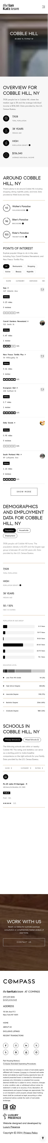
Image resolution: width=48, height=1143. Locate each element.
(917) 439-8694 (9, 997)
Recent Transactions (13, 1036)
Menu (43, 6)
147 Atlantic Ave (10, 291)
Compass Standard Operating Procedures (19, 1064)
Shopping (32, 266)
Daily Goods (8, 423)
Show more (24, 492)
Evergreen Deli (9, 388)
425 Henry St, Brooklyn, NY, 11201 (14, 787)
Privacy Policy (31, 1132)
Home (5, 1023)
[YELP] (5, 1052)
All (7, 266)
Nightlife (31, 272)
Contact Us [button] (24, 942)
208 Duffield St (9, 391)
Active (9, 272)
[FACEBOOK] (5, 1045)
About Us (7, 1027)
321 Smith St (8, 324)
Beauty (20, 272)
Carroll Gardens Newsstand (14, 321)
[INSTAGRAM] (15, 1045)
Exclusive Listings (11, 1031)
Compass (23, 1072)
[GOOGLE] (15, 1052)
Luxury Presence (11, 1127)
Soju (4, 288)
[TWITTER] (36, 1045)
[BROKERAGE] (36, 1052)
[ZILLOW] (26, 1052)
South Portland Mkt (11, 454)
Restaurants (18, 266)
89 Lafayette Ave (10, 458)
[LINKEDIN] (26, 1045)
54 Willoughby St (10, 358)
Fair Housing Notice (11, 1061)
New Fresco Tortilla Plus (13, 355)
